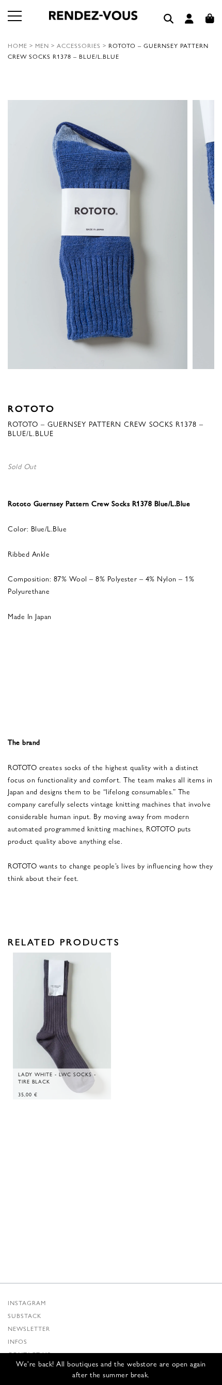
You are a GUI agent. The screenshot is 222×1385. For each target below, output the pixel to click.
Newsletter (29, 1328)
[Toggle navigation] (15, 22)
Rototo (31, 408)
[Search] (169, 19)
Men (42, 45)
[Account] (189, 19)
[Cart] (210, 19)
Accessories (79, 45)
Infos (17, 1341)
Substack (24, 1315)
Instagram (27, 1302)
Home (17, 45)
